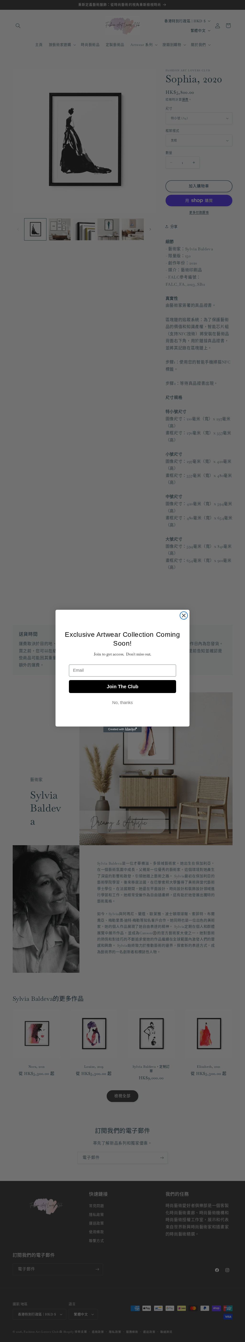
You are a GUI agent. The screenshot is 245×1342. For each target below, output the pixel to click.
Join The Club (122, 686)
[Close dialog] (184, 615)
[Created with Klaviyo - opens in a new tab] (122, 729)
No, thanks (122, 702)
